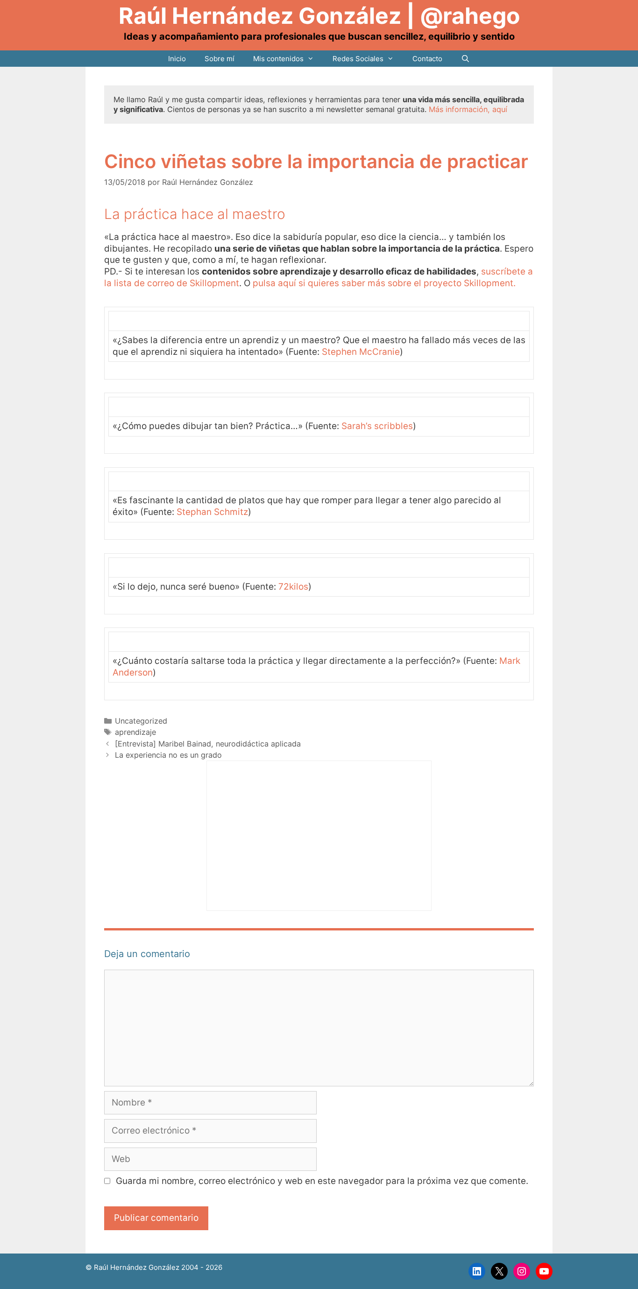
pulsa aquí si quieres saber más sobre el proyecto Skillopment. (384, 283)
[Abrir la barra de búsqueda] (465, 58)
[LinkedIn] (476, 1271)
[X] (499, 1271)
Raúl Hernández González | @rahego (319, 15)
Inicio (177, 58)
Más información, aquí (468, 109)
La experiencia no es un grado (168, 755)
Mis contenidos (278, 58)
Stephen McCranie (361, 351)
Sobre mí (219, 58)
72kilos (293, 586)
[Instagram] (521, 1271)
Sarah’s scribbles (377, 426)
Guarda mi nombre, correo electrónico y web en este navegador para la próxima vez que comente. (322, 1181)
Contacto (427, 58)
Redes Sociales (358, 58)
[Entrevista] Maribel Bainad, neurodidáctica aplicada (208, 743)
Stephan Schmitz (212, 512)
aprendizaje (135, 732)
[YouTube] (544, 1271)
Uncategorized (141, 721)
